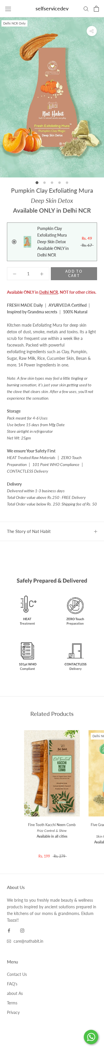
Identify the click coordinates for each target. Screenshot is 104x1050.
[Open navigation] (8, 8)
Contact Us (17, 974)
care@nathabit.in (28, 941)
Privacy (13, 1012)
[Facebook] (9, 930)
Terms (12, 1002)
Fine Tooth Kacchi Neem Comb (52, 830)
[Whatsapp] (91, 1037)
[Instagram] (22, 930)
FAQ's (12, 983)
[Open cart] (96, 9)
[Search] (86, 8)
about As (15, 993)
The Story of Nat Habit (29, 531)
